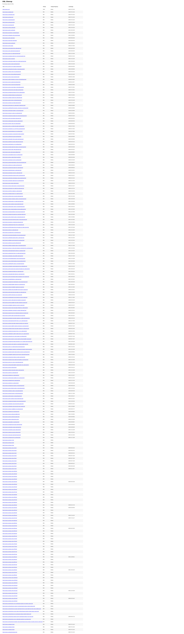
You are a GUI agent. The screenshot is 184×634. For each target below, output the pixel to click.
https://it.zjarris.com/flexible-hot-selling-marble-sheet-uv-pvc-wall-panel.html (16, 333)
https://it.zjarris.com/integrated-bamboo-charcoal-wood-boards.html (14, 162)
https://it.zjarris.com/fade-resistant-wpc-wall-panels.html (12, 97)
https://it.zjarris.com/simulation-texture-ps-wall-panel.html (12, 154)
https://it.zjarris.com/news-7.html (8, 440)
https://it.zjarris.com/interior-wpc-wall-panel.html (11, 411)
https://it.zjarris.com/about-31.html (8, 624)
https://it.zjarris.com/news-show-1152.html (10, 595)
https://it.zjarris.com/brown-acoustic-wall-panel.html (11, 432)
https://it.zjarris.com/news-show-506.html (10, 515)
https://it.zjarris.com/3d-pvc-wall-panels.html (10, 372)
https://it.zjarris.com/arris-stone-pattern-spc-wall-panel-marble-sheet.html (15, 344)
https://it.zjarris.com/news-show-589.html (10, 523)
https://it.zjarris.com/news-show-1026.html (10, 580)
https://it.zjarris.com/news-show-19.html (9, 447)
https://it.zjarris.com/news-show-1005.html (10, 577)
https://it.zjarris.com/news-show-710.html (10, 538)
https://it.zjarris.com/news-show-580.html (10, 520)
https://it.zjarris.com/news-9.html (8, 445)
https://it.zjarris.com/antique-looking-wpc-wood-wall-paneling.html (14, 56)
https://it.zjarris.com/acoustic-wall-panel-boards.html (12, 434)
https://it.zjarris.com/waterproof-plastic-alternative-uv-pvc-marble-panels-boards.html (17, 341)
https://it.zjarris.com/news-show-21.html (9, 453)
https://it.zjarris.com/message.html (9, 22)
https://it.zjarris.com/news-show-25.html (9, 463)
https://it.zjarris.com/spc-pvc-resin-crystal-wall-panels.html (13, 362)
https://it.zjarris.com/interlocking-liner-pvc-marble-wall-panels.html (14, 253)
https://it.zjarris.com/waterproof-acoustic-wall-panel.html (12, 424)
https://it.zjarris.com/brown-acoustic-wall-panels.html (12, 242)
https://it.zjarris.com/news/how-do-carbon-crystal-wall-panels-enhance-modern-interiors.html (19, 606)
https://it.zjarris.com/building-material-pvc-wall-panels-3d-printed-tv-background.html (17, 349)
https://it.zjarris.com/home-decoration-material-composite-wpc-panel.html (15, 323)
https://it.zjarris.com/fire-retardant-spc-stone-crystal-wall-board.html (14, 79)
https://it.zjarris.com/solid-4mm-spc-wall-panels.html (12, 232)
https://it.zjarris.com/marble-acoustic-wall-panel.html (12, 429)
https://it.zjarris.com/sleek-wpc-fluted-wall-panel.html (12, 102)
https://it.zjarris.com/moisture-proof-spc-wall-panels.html (12, 172)
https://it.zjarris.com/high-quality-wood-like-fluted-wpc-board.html (14, 315)
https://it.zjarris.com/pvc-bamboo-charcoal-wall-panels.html (13, 398)
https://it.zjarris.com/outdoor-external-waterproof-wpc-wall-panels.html (15, 266)
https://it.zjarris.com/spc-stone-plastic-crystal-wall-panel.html (13, 87)
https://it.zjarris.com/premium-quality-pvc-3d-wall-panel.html (13, 110)
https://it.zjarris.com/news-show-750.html (10, 543)
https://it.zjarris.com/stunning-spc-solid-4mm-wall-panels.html (13, 188)
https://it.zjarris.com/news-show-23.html (9, 458)
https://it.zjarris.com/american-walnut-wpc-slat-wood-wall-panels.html (15, 115)
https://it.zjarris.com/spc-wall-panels (9, 43)
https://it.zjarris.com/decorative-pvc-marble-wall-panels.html (13, 201)
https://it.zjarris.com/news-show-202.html (10, 481)
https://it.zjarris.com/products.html (8, 14)
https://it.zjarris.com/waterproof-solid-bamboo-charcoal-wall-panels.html (15, 281)
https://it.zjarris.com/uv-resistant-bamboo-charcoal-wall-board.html (14, 209)
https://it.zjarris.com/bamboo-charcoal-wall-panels (11, 35)
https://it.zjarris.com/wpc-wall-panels (9, 27)
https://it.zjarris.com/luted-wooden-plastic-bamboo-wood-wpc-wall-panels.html (16, 351)
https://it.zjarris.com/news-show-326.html (10, 489)
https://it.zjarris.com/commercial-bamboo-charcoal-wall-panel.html (14, 235)
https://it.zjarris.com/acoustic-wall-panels (10, 40)
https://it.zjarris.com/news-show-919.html (10, 567)
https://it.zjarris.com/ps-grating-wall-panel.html (11, 183)
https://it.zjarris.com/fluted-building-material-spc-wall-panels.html (14, 284)
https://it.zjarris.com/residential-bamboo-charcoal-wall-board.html (14, 258)
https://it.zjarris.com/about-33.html (8, 629)
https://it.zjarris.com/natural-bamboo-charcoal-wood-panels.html (14, 211)
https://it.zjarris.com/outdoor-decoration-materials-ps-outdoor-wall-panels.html (16, 318)
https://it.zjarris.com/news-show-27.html (9, 468)
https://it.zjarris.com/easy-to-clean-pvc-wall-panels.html (12, 113)
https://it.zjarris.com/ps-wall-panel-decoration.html (11, 50)
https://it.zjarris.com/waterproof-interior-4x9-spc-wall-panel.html (14, 92)
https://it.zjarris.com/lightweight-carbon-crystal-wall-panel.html (13, 263)
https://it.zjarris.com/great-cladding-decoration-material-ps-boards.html (15, 302)
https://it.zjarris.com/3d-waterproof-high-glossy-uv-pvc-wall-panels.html (15, 320)
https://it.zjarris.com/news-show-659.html (10, 533)
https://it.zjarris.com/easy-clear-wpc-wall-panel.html (11, 123)
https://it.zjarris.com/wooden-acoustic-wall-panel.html (12, 427)
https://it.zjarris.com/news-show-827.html (10, 554)
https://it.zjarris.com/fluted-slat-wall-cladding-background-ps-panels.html (15, 289)
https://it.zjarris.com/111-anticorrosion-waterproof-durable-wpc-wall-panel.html (16, 268)
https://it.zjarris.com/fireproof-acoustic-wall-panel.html (12, 136)
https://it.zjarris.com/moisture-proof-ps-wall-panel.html (12, 159)
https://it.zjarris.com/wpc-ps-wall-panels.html (10, 229)
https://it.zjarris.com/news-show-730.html (10, 541)
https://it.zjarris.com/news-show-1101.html (10, 590)
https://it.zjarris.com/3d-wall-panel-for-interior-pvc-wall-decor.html (14, 250)
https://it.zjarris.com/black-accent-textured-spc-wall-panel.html (13, 240)
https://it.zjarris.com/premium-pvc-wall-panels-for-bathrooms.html (14, 105)
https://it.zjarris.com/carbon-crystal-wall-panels (11, 32)
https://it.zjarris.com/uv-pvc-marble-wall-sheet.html (11, 53)
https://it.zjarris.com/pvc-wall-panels (9, 30)
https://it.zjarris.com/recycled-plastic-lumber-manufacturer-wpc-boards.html (16, 276)
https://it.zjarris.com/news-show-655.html (10, 530)
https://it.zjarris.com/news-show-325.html (10, 486)
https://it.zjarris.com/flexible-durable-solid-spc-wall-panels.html (13, 237)
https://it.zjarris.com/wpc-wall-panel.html (9, 367)
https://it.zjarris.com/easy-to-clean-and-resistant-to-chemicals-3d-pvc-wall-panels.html (18, 248)
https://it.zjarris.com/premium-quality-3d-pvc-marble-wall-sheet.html (14, 61)
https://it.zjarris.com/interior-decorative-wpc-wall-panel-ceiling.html (14, 214)
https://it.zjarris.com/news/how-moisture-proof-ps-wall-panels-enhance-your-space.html (18, 616)
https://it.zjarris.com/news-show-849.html (10, 559)
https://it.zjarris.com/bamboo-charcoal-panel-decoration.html (13, 403)
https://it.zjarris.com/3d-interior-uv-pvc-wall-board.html (12, 144)
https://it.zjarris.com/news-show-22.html (9, 455)
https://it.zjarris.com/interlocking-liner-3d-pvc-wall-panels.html (13, 224)
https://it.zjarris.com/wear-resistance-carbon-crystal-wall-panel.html (14, 198)
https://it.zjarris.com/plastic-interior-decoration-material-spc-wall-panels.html (16, 328)
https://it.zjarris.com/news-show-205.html (10, 484)
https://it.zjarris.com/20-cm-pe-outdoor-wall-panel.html (12, 66)
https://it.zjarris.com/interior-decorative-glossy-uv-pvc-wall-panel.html (15, 331)
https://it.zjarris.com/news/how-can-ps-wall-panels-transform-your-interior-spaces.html (18, 603)
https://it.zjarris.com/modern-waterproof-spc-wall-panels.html (13, 180)
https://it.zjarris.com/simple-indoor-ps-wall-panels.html (12, 170)
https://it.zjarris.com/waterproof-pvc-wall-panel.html (11, 437)
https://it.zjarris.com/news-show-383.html (10, 497)
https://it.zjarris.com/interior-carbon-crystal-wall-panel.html (13, 390)
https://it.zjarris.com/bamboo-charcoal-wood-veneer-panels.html (14, 406)
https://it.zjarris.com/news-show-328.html (10, 494)
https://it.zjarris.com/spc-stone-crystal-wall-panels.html (12, 100)
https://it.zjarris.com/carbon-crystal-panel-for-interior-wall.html (13, 133)
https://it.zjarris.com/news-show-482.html (10, 510)
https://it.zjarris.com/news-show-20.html (9, 450)
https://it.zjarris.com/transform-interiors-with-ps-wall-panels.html (14, 175)
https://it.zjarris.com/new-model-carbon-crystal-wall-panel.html (13, 185)
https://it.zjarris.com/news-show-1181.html (10, 598)
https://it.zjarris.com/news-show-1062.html (10, 585)
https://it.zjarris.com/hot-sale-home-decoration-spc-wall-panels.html (14, 292)
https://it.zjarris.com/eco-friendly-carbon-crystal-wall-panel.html (14, 388)
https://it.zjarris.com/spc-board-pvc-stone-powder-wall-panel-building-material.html (17, 338)
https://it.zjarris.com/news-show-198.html (10, 476)
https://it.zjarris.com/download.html (9, 19)
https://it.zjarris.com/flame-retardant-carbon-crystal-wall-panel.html (14, 245)
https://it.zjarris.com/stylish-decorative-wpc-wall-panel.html (13, 167)
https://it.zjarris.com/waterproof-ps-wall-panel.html (11, 380)
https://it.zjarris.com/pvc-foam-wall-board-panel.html (12, 74)
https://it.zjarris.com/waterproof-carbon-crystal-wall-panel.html (13, 385)
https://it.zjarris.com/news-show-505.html (10, 512)
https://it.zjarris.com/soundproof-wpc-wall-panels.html (12, 48)
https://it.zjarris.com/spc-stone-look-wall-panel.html (11, 84)
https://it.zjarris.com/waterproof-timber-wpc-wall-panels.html (13, 271)
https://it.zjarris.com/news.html (8, 17)
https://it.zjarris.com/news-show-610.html (10, 525)
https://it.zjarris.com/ (6, 9)
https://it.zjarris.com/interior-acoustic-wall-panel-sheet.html (13, 141)
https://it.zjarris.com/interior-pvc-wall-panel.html (11, 375)
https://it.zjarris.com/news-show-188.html (10, 471)
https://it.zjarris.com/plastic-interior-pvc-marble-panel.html (13, 193)
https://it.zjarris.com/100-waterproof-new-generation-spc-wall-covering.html (16, 227)
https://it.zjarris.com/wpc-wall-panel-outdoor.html (11, 416)
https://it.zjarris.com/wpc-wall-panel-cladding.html (11, 414)
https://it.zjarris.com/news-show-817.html (10, 551)
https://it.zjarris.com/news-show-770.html (10, 546)
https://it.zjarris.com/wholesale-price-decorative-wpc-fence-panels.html (15, 297)
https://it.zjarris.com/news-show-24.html (9, 460)
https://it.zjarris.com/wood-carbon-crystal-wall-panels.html (13, 393)
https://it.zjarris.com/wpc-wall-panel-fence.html (11, 419)
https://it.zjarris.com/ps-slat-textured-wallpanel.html (11, 152)
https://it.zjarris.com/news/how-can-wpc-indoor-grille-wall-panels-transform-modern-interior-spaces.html (21, 611)
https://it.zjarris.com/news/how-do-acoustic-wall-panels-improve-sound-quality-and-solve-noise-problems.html (22, 608)
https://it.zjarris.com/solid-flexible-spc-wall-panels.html (12, 279)
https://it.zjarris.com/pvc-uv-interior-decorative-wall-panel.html (13, 126)
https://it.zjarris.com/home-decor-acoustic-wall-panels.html (13, 196)
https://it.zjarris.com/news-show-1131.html (10, 593)
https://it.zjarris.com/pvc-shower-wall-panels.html (11, 63)
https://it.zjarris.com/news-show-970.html (10, 572)
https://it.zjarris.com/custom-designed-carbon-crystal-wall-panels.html (15, 219)
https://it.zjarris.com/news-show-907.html (10, 564)
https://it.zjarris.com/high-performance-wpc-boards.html (12, 294)
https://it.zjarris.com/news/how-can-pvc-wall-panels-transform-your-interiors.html (17, 619)
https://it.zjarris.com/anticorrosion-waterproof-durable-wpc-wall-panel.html (15, 359)
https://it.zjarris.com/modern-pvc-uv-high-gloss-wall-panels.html (14, 128)
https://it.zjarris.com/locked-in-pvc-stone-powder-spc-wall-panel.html (14, 336)
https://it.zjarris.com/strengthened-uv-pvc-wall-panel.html (12, 131)
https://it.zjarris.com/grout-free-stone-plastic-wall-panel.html (13, 89)
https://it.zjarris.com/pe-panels (8, 45)
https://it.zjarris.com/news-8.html (8, 442)
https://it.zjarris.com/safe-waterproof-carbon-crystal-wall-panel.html (14, 146)
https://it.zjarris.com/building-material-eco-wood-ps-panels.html (13, 305)
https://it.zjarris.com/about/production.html (10, 632)
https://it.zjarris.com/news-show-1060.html (10, 582)
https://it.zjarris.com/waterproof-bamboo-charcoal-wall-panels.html (14, 401)
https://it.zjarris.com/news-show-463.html (10, 507)
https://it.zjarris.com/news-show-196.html (10, 473)
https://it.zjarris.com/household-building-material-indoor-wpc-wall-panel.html (16, 364)
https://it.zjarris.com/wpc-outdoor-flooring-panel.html (12, 157)
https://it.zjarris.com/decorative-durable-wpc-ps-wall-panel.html (13, 377)
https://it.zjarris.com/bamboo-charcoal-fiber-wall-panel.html (13, 255)
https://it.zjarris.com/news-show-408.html (10, 502)
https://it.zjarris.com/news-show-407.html (10, 499)
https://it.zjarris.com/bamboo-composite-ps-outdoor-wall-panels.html (14, 310)
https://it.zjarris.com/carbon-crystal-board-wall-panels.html (13, 222)
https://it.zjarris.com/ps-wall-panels (9, 37)
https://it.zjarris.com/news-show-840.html (10, 556)
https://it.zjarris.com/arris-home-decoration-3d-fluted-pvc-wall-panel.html (15, 307)
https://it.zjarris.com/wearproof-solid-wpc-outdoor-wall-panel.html (14, 357)
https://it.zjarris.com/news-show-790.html (10, 549)
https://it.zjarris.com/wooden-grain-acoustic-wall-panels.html (13, 139)
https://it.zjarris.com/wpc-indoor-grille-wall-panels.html (12, 149)
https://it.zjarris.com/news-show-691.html (10, 536)
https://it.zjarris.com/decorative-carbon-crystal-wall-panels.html (14, 206)
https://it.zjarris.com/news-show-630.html (10, 528)
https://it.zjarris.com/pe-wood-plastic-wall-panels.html (12, 118)
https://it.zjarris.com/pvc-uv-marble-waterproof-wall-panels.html (14, 346)
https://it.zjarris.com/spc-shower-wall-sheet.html (11, 76)
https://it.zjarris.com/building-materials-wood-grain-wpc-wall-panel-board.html (16, 354)
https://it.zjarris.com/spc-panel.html (9, 58)
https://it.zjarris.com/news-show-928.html (10, 569)
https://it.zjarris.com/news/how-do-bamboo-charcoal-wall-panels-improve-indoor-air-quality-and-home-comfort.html (22, 621)
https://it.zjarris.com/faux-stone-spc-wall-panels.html (12, 71)
